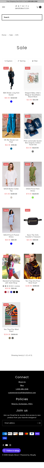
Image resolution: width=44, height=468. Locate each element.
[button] (8, 286)
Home (4, 35)
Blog (22, 385)
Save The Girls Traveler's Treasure (32, 236)
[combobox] (22, 17)
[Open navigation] (3, 7)
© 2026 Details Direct (10, 455)
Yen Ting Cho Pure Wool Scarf (32, 282)
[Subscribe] (39, 423)
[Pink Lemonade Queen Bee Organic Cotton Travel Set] (33, 126)
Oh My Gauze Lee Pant (11, 141)
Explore (9, 61)
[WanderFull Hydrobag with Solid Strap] (11, 266)
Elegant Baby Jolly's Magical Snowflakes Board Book (33, 95)
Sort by (22, 61)
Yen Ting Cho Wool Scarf (11, 330)
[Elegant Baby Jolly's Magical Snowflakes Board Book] (33, 78)
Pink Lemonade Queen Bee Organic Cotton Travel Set (33, 143)
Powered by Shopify (28, 455)
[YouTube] (6, 445)
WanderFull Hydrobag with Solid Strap (11, 282)
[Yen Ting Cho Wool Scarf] (11, 314)
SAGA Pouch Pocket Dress (11, 236)
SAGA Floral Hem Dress (33, 190)
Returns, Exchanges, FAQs (22, 404)
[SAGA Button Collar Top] (11, 174)
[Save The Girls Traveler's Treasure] (33, 220)
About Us (22, 382)
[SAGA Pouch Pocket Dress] (11, 220)
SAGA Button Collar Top (11, 190)
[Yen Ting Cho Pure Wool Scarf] (33, 266)
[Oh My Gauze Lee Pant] (11, 126)
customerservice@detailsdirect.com (22, 393)
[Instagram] (10, 445)
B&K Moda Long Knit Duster (11, 94)
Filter (36, 61)
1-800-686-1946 (22, 389)
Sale (11, 35)
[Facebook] (3, 445)
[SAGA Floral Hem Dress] (33, 174)
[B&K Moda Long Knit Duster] (11, 78)
